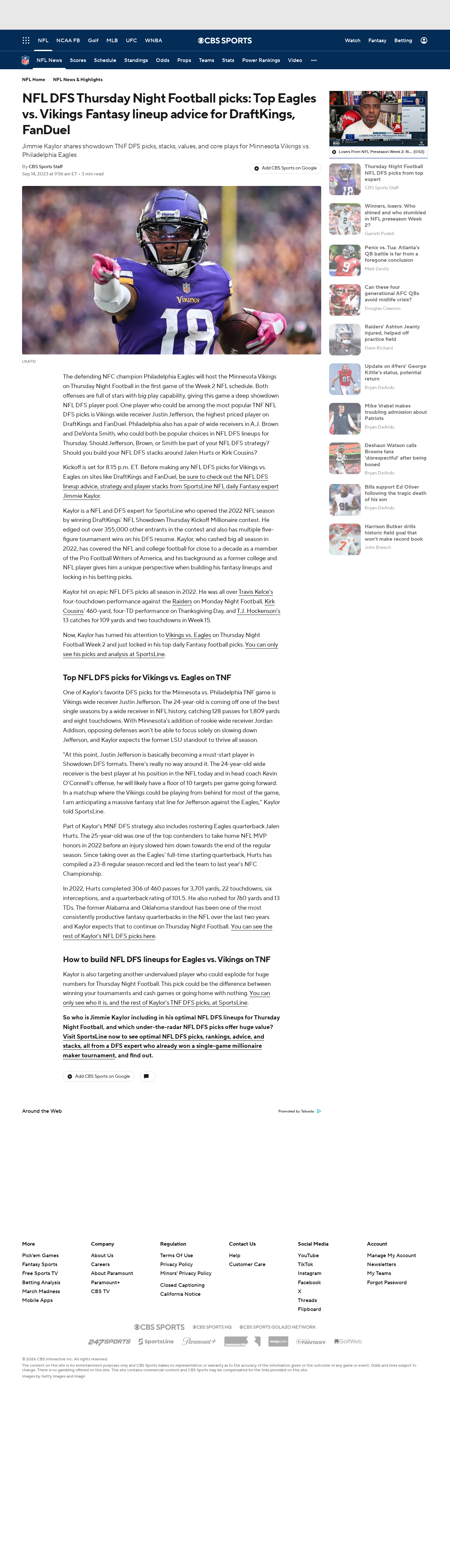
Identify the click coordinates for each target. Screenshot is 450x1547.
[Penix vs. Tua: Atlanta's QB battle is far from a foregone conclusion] (345, 260)
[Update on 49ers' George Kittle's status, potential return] (345, 379)
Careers (100, 1264)
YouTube (308, 1255)
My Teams (379, 1273)
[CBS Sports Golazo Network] (277, 1326)
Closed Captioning (182, 1285)
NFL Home (33, 80)
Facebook (309, 1282)
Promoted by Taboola (296, 1111)
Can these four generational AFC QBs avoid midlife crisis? (392, 293)
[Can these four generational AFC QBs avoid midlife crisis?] (345, 300)
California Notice (180, 1294)
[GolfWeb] (348, 1341)
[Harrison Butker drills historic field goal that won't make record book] (345, 539)
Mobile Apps (37, 1300)
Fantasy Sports (39, 1264)
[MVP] (278, 1339)
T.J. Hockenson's (258, 611)
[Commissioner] (242, 1339)
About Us (102, 1255)
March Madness (41, 1291)
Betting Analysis (41, 1282)
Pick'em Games (40, 1255)
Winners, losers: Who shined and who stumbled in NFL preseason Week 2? (395, 215)
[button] (314, 60)
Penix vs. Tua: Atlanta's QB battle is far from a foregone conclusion (392, 253)
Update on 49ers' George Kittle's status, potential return (395, 372)
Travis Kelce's (256, 592)
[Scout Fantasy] (311, 1341)
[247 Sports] (109, 1340)
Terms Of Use (176, 1255)
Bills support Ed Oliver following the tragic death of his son (395, 493)
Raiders (182, 601)
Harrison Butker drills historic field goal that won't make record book (394, 532)
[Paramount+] (199, 1340)
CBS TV (100, 1291)
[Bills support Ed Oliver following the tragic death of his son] (345, 500)
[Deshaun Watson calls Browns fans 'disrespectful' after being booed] (345, 458)
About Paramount (112, 1273)
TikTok (305, 1264)
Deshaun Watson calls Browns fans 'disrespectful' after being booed (396, 455)
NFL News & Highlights (78, 80)
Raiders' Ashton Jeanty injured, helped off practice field (392, 333)
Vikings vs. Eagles (188, 635)
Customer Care (247, 1264)
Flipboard (309, 1309)
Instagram (310, 1273)
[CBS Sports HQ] (212, 1326)
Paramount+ (105, 1282)
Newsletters (381, 1264)
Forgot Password (387, 1282)
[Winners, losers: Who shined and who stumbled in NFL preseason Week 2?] (345, 219)
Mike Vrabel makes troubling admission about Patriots (396, 412)
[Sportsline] (156, 1340)
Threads (307, 1300)
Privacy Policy (176, 1264)
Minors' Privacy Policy (185, 1273)
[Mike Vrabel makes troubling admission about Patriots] (345, 419)
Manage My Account (391, 1255)
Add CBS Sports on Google (289, 168)
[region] (378, 118)
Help (234, 1255)
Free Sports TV (40, 1273)
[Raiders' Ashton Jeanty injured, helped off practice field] (345, 339)
